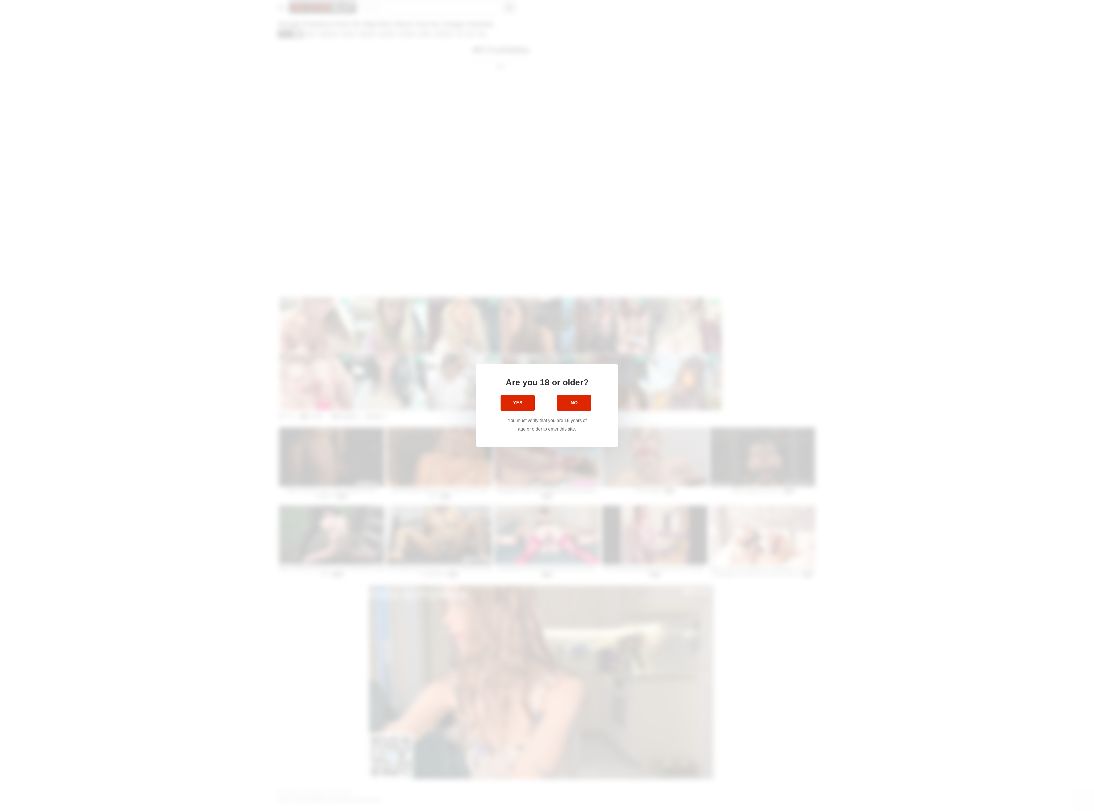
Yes (517, 402)
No (574, 402)
